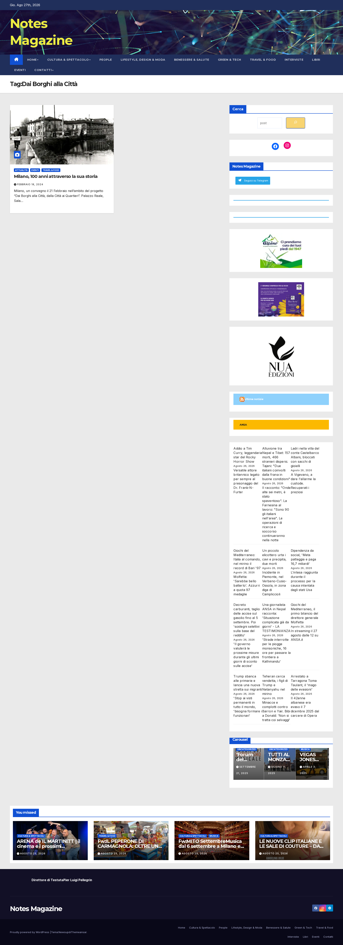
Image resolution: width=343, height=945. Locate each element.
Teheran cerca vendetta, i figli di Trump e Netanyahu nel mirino (275, 685)
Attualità (21, 170)
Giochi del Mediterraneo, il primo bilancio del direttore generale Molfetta (304, 613)
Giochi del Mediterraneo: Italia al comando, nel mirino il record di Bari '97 (247, 559)
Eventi (20, 70)
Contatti (43, 70)
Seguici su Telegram (256, 180)
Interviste (294, 59)
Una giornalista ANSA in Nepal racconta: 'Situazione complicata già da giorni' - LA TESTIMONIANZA (276, 618)
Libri (316, 59)
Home (32, 59)
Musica (306, 749)
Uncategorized (248, 749)
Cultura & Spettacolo (68, 59)
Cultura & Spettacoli (31, 836)
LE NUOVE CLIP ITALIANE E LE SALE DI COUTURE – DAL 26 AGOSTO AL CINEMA (291, 846)
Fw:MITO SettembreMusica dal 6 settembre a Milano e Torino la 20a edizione (210, 846)
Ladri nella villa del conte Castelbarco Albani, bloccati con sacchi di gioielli (305, 457)
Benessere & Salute (191, 59)
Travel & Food (263, 59)
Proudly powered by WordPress (30, 932)
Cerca (237, 109)
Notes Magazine (36, 909)
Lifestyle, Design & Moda (143, 59)
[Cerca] (295, 122)
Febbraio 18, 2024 (30, 184)
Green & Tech (229, 59)
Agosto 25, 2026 (32, 853)
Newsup (64, 932)
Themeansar (79, 932)
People (105, 59)
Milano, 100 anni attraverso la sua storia (55, 176)
